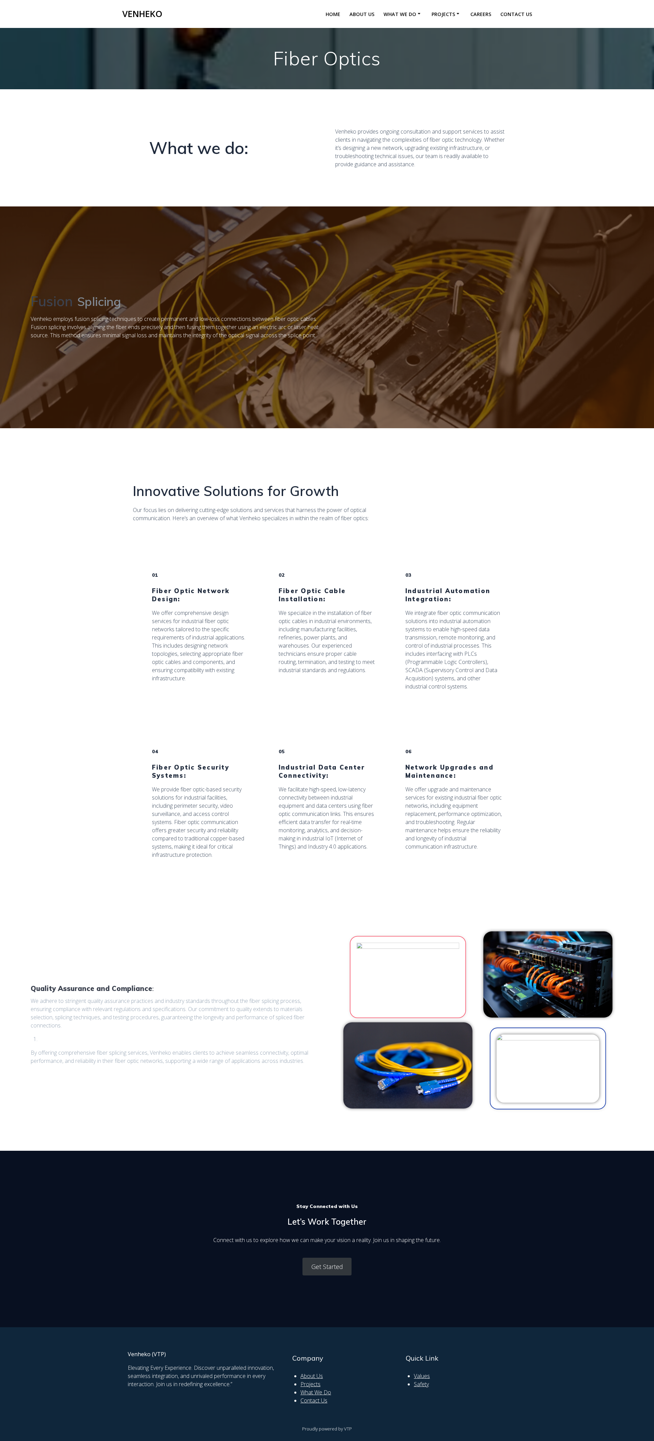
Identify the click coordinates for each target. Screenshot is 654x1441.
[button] (327, 1266)
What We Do (315, 1392)
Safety (421, 1384)
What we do (400, 14)
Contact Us (516, 14)
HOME (333, 14)
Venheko (142, 14)
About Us (361, 14)
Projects (443, 14)
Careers (480, 14)
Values (422, 1376)
